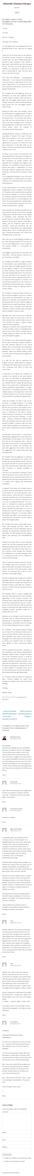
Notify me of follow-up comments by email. (18, 1158)
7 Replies (4, 28)
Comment (5, 1112)
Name (4, 1132)
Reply (3, 775)
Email (4, 1140)
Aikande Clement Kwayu (17, 3)
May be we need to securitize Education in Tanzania (25, 713)
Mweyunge (13, 782)
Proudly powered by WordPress (10, 1172)
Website (4, 1147)
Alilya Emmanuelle (16, 829)
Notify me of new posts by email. (15, 1161)
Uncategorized (21, 697)
